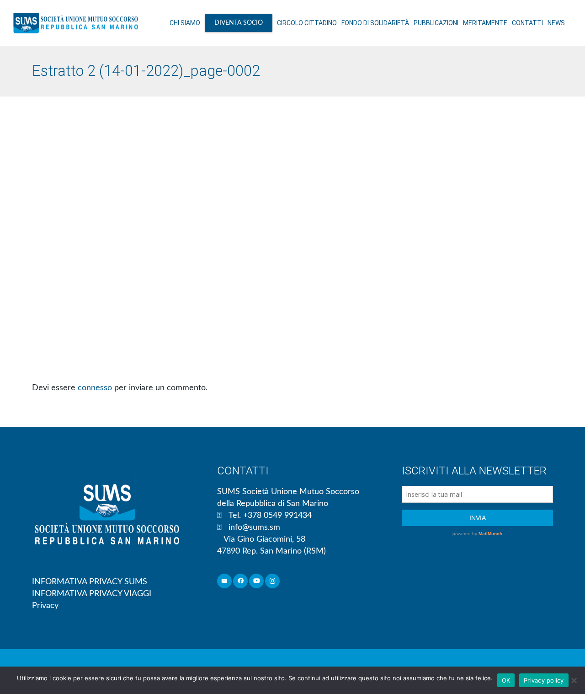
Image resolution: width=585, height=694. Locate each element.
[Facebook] (240, 581)
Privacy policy (544, 680)
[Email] (224, 581)
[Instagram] (272, 581)
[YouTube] (256, 581)
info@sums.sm (254, 527)
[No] (573, 680)
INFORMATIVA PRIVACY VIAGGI (91, 594)
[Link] (75, 23)
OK (506, 680)
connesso (95, 388)
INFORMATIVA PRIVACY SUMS (89, 582)
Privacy (45, 606)
